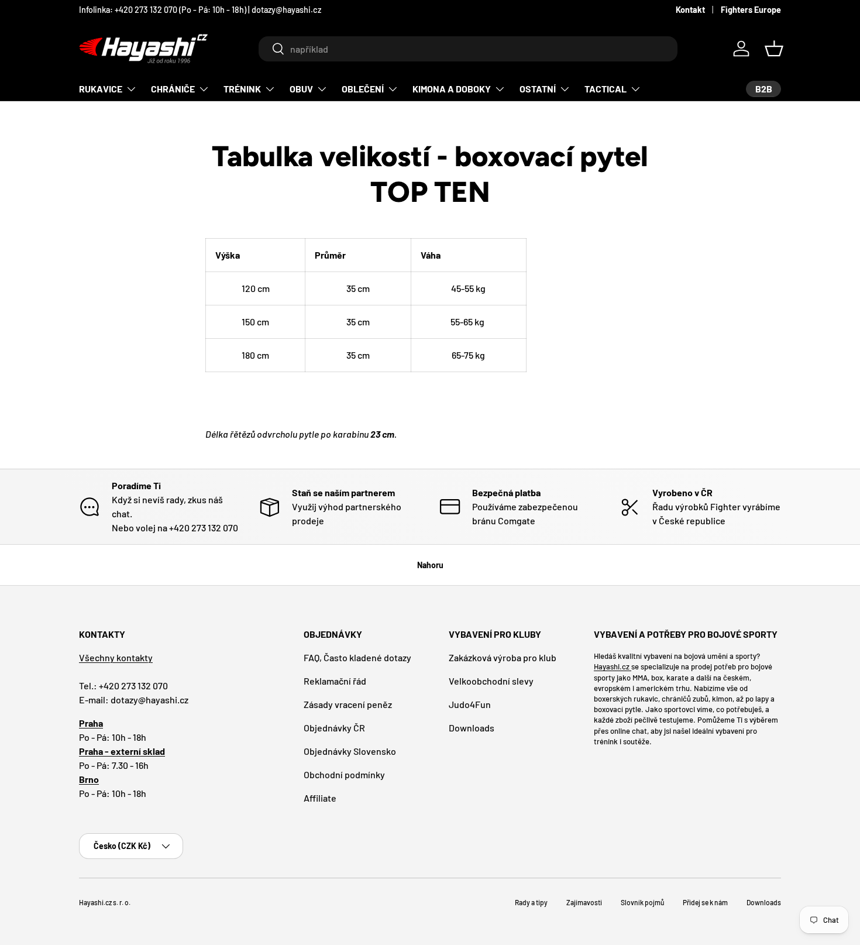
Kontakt (690, 10)
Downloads (471, 727)
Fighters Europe (751, 10)
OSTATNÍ (538, 88)
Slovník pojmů (642, 902)
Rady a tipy (531, 902)
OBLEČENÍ (363, 88)
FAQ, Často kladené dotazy (357, 657)
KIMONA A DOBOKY (451, 88)
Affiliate (320, 797)
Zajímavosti (584, 902)
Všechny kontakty (116, 657)
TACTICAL (605, 88)
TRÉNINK (242, 88)
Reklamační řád (335, 680)
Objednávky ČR (334, 727)
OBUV (301, 88)
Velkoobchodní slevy (491, 680)
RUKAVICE (100, 88)
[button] (774, 48)
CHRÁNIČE (173, 88)
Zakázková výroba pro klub (502, 657)
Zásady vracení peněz (348, 704)
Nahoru (430, 565)
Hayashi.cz (612, 666)
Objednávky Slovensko (350, 751)
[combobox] (468, 48)
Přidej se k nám (705, 902)
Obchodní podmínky (344, 774)
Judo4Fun (470, 704)
